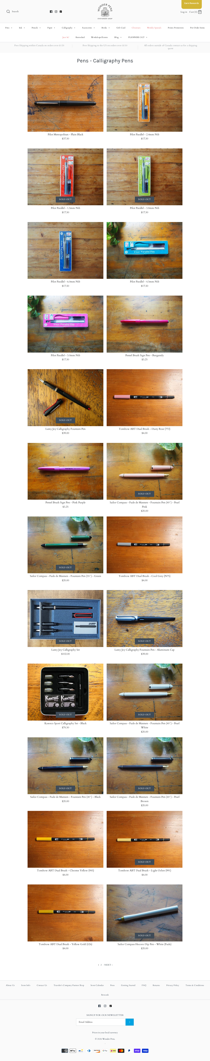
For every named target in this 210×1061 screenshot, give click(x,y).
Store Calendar (97, 985)
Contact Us (42, 985)
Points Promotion (176, 27)
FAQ (144, 985)
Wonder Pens (108, 1039)
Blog (117, 37)
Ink (22, 27)
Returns (156, 985)
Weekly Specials (154, 27)
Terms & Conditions (195, 985)
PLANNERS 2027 (137, 37)
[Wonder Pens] (105, 5)
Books (106, 27)
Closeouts (136, 27)
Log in (184, 12)
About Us (10, 985)
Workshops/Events (99, 37)
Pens (8, 27)
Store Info (25, 985)
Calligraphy (68, 27)
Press (112, 985)
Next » (108, 964)
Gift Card (120, 27)
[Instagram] (56, 11)
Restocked (80, 37)
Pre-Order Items (197, 27)
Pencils (36, 27)
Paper (51, 27)
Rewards (105, 995)
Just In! (66, 37)
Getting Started (128, 985)
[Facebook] (51, 11)
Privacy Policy (172, 985)
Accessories (88, 27)
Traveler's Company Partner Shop (69, 985)
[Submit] (130, 1022)
